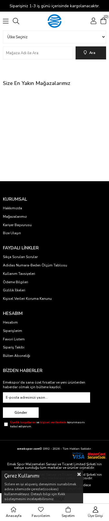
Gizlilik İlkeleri (14, 290)
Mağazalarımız (15, 216)
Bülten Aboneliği (16, 355)
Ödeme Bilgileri (15, 282)
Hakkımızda (12, 208)
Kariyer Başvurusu (17, 225)
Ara (92, 52)
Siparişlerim (12, 330)
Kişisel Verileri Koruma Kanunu (27, 298)
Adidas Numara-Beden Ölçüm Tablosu (35, 265)
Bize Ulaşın (12, 233)
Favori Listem (14, 339)
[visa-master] (89, 455)
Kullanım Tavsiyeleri (19, 273)
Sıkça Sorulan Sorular (20, 257)
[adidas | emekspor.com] (54, 21)
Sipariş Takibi (13, 347)
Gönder (21, 412)
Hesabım (10, 322)
